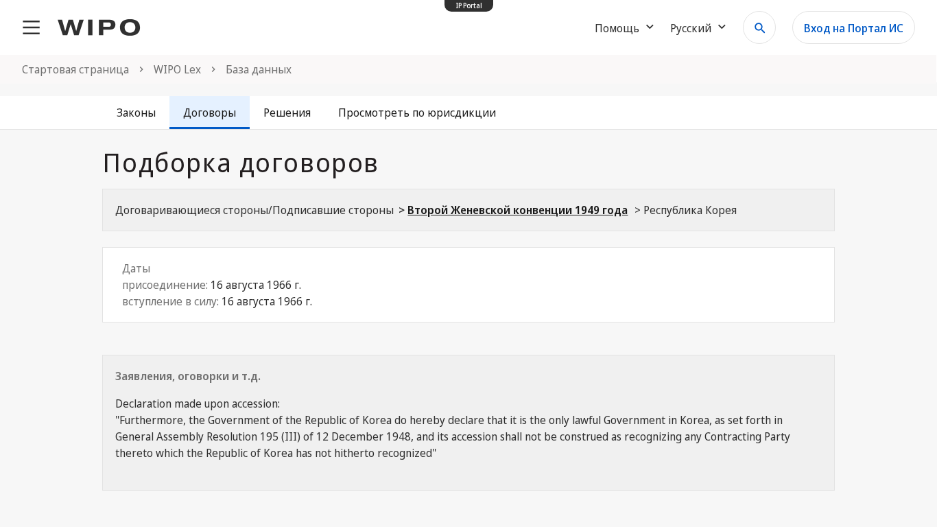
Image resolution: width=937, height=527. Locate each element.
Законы (136, 112)
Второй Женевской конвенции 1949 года (517, 210)
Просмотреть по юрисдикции (417, 112)
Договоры (209, 112)
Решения (287, 112)
